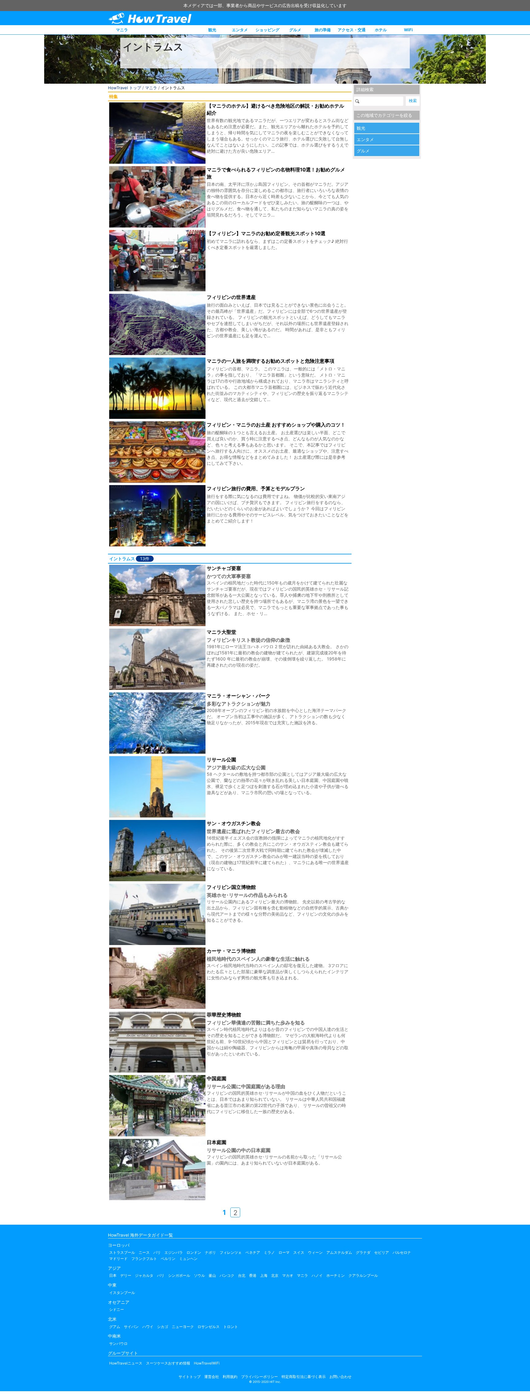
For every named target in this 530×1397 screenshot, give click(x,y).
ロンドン (193, 1252)
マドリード (118, 1258)
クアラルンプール (363, 1275)
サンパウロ (118, 1343)
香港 (252, 1275)
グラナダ (363, 1252)
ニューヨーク (183, 1326)
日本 (113, 1275)
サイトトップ (190, 1376)
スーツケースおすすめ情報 (168, 1363)
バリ (160, 1275)
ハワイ (147, 1326)
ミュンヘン (188, 1258)
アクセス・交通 (352, 29)
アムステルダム (339, 1252)
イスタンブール (122, 1292)
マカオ (287, 1275)
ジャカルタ (144, 1275)
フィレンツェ (231, 1252)
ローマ (284, 1252)
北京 (274, 1275)
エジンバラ (173, 1252)
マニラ (122, 29)
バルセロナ (402, 1252)
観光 (212, 29)
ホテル (381, 29)
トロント (230, 1326)
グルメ (295, 29)
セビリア (381, 1252)
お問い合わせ (340, 1376)
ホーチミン (335, 1275)
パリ (157, 1252)
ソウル (199, 1275)
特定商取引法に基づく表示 (304, 1376)
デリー (125, 1275)
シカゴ (162, 1326)
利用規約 (230, 1376)
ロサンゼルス (209, 1326)
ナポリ (210, 1252)
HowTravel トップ (124, 87)
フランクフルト (144, 1258)
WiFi (408, 29)
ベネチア (252, 1252)
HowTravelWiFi (207, 1363)
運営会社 (211, 1376)
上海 (263, 1275)
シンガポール (179, 1275)
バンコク (227, 1275)
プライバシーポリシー (259, 1376)
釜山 (212, 1275)
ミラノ (269, 1252)
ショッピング (267, 29)
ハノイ (317, 1275)
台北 (241, 1275)
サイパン (131, 1326)
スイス (298, 1252)
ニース (144, 1252)
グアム (114, 1326)
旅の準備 (323, 29)
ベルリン (168, 1258)
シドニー (116, 1309)
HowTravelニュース (125, 1363)
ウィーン (315, 1252)
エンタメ (240, 29)
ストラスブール (122, 1252)
